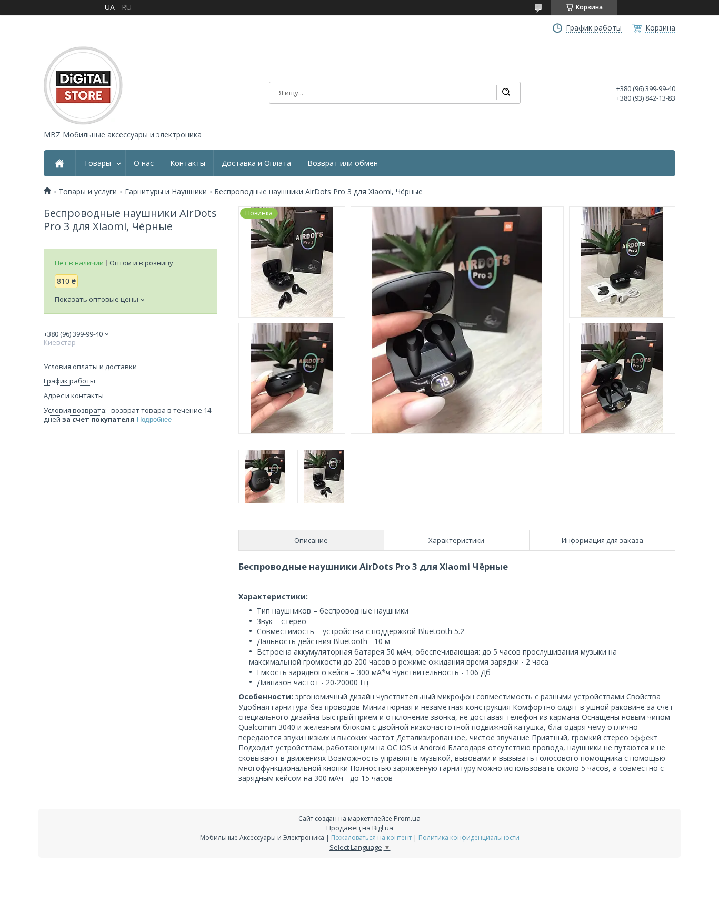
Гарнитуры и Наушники (166, 191)
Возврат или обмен (342, 163)
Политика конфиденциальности (469, 837)
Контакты (187, 163)
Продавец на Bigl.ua (359, 828)
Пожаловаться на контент (371, 837)
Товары (97, 163)
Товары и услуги (87, 191)
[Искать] (505, 92)
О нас (144, 163)
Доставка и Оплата (256, 163)
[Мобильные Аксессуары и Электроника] (83, 85)
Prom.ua (407, 818)
